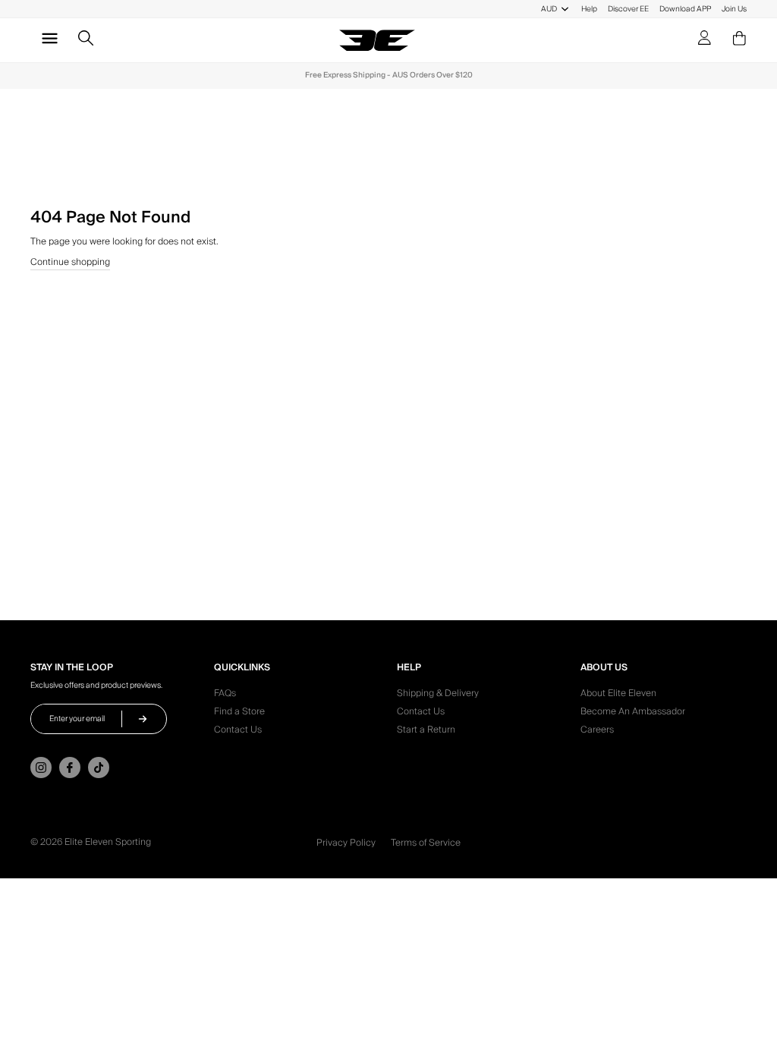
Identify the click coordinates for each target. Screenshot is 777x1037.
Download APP (685, 9)
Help (589, 9)
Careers (597, 732)
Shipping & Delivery (438, 695)
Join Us (734, 9)
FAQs (225, 695)
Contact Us (238, 732)
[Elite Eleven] (377, 40)
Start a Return (426, 732)
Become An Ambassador (632, 714)
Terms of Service (426, 843)
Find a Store (239, 714)
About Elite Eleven (618, 695)
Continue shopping (70, 263)
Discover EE (628, 9)
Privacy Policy (346, 843)
